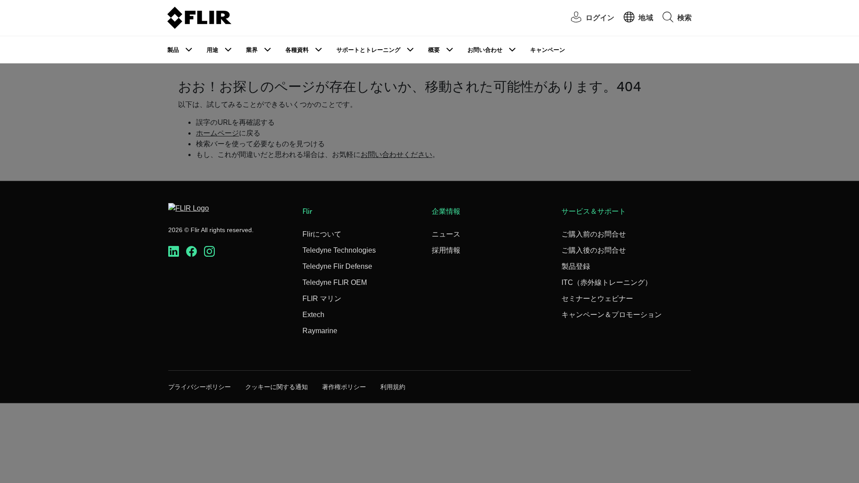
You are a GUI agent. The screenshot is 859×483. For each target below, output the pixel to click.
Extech (313, 314)
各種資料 (297, 50)
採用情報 (446, 250)
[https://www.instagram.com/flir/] (209, 251)
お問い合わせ (485, 50)
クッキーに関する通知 (276, 386)
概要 (434, 50)
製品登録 (575, 266)
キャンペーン (547, 50)
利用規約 (392, 386)
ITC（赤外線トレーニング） (606, 282)
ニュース (446, 234)
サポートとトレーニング (368, 50)
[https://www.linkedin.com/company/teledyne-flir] (173, 251)
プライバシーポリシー (199, 386)
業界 (252, 50)
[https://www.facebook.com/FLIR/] (191, 251)
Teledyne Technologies (339, 250)
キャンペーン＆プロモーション (611, 314)
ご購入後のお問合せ (593, 250)
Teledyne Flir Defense (337, 266)
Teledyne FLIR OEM (334, 282)
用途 (212, 50)
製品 (173, 50)
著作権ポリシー (344, 386)
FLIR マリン (321, 298)
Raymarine (319, 331)
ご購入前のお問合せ (593, 234)
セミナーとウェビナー (597, 298)
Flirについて (321, 234)
